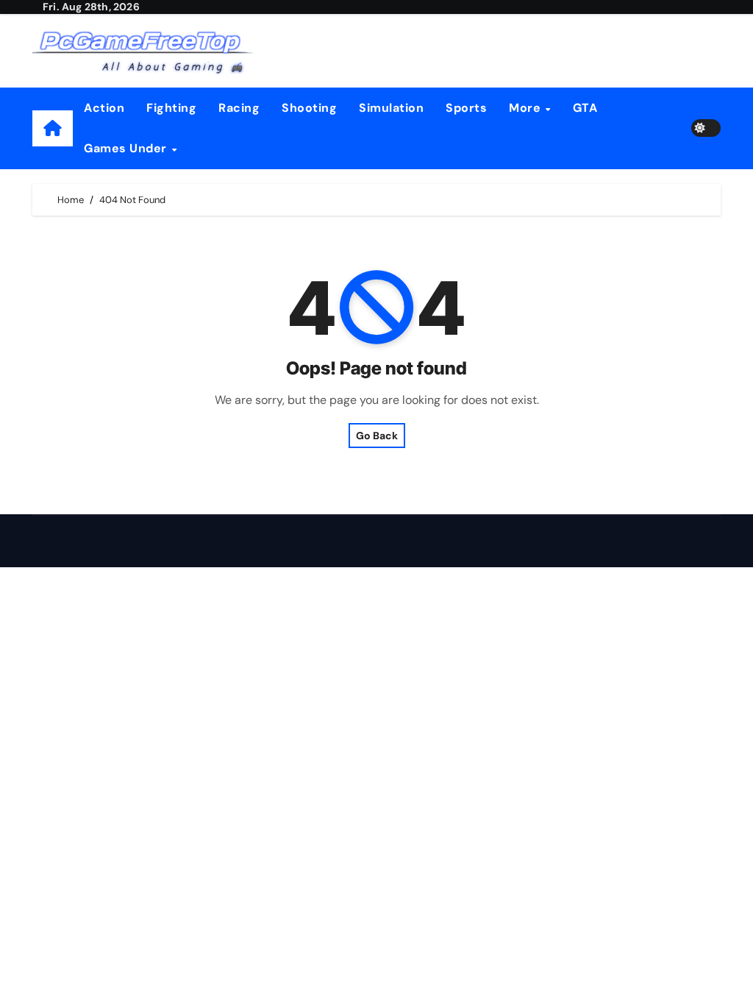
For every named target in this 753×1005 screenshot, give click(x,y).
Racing (239, 108)
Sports (466, 108)
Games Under (127, 148)
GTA (585, 108)
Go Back (377, 435)
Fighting (171, 108)
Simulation (391, 108)
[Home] (52, 128)
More (526, 108)
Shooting (309, 108)
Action (104, 108)
